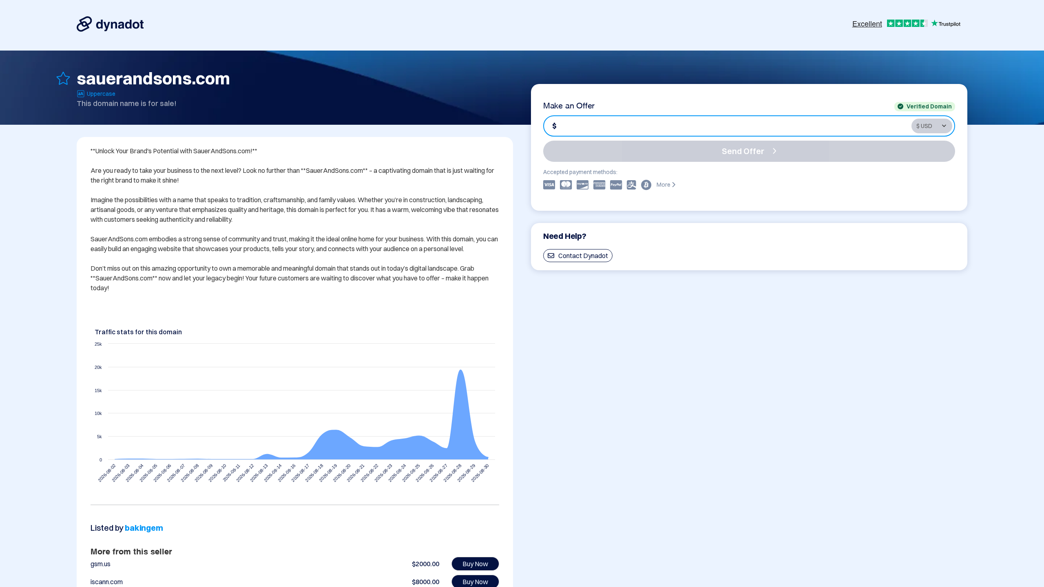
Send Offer (743, 151)
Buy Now (475, 564)
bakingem (144, 528)
